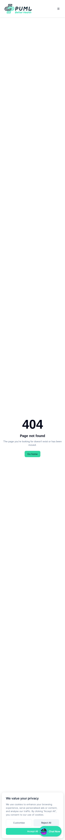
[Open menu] (58, 9)
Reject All (46, 822)
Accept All (32, 831)
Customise (19, 822)
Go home (32, 454)
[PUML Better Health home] (18, 8)
